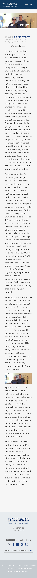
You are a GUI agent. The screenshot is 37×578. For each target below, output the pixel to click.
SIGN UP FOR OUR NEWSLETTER (17, 550)
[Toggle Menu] (26, 4)
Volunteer (19, 530)
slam (16, 41)
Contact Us (18, 528)
